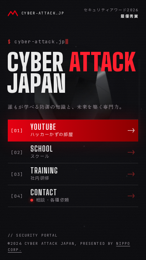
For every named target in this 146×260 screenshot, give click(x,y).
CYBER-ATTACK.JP (42, 13)
